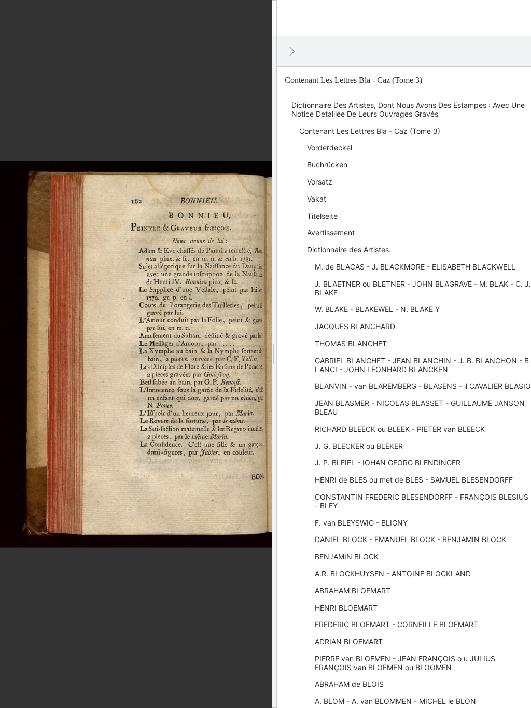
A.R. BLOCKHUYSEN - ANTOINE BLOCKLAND (393, 573)
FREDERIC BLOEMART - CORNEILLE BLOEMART (396, 624)
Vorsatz (319, 181)
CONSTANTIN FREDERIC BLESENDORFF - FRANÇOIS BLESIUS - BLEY (421, 501)
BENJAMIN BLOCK (347, 556)
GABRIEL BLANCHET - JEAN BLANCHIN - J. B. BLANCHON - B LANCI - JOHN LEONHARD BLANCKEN (422, 365)
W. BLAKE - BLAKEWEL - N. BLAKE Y (377, 309)
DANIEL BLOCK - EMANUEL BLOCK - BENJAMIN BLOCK (410, 539)
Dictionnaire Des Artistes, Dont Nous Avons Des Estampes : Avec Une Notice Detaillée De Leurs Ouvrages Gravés (408, 109)
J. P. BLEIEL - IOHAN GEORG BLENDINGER (387, 462)
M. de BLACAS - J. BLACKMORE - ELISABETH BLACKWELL (415, 266)
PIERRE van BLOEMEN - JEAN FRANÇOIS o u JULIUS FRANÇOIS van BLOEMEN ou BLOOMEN (405, 663)
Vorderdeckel (329, 147)
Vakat (316, 198)
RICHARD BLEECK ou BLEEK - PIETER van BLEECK (400, 428)
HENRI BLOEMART (346, 607)
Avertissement (331, 232)
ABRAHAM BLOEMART (352, 590)
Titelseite (322, 215)
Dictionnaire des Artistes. (349, 249)
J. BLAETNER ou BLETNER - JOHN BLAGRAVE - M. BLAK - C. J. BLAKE (423, 288)
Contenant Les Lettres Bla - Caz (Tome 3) (369, 130)
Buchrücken (327, 164)
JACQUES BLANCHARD (355, 326)
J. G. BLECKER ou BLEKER (359, 446)
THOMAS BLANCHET (351, 343)
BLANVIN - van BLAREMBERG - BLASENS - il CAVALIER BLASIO (423, 385)
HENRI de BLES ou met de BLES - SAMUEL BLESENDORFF (414, 479)
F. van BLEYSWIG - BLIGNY (361, 522)
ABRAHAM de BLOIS (349, 683)
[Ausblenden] (292, 51)
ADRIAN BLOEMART (349, 641)
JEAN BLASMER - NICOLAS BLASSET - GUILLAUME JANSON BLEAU (420, 407)
